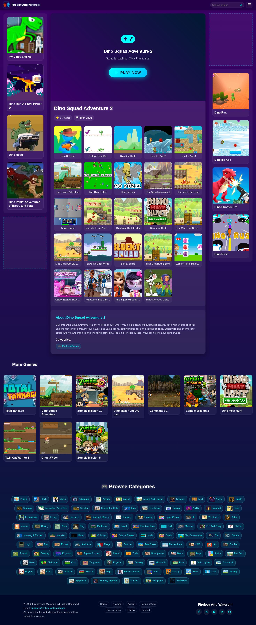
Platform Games (70, 346)
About (131, 604)
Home (103, 604)
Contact (145, 610)
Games (117, 604)
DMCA (131, 610)
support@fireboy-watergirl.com (48, 608)
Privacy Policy (113, 610)
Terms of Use (148, 604)
